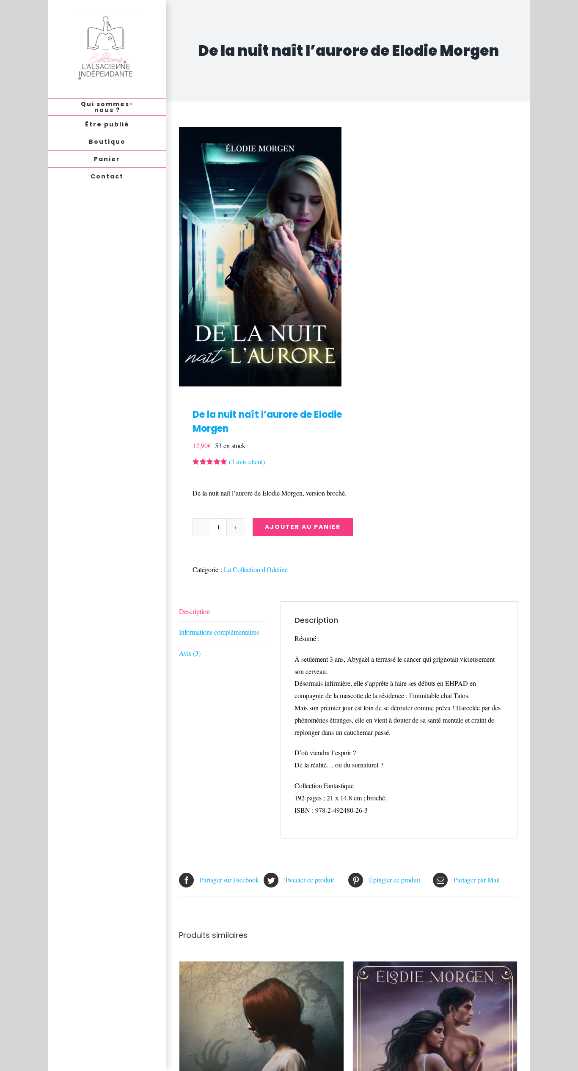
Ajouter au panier (303, 527)
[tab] (223, 611)
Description (194, 611)
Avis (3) (190, 653)
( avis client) (247, 461)
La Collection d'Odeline (256, 569)
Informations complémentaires (219, 631)
